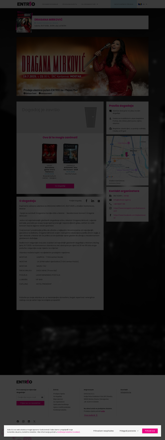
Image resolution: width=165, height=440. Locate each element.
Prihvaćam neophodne (103, 431)
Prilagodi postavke (128, 431)
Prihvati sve (150, 431)
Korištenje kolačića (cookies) (68, 432)
